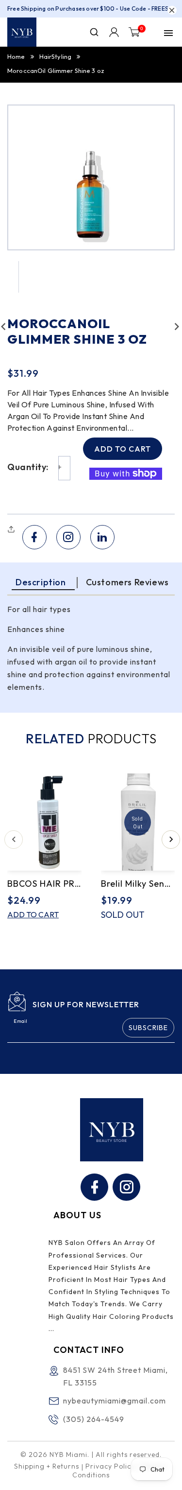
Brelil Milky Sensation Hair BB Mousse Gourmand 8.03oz (138, 883)
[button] (12, 529)
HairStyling (55, 56)
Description (41, 582)
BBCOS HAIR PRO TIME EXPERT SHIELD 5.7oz (44, 883)
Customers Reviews (127, 582)
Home (16, 56)
